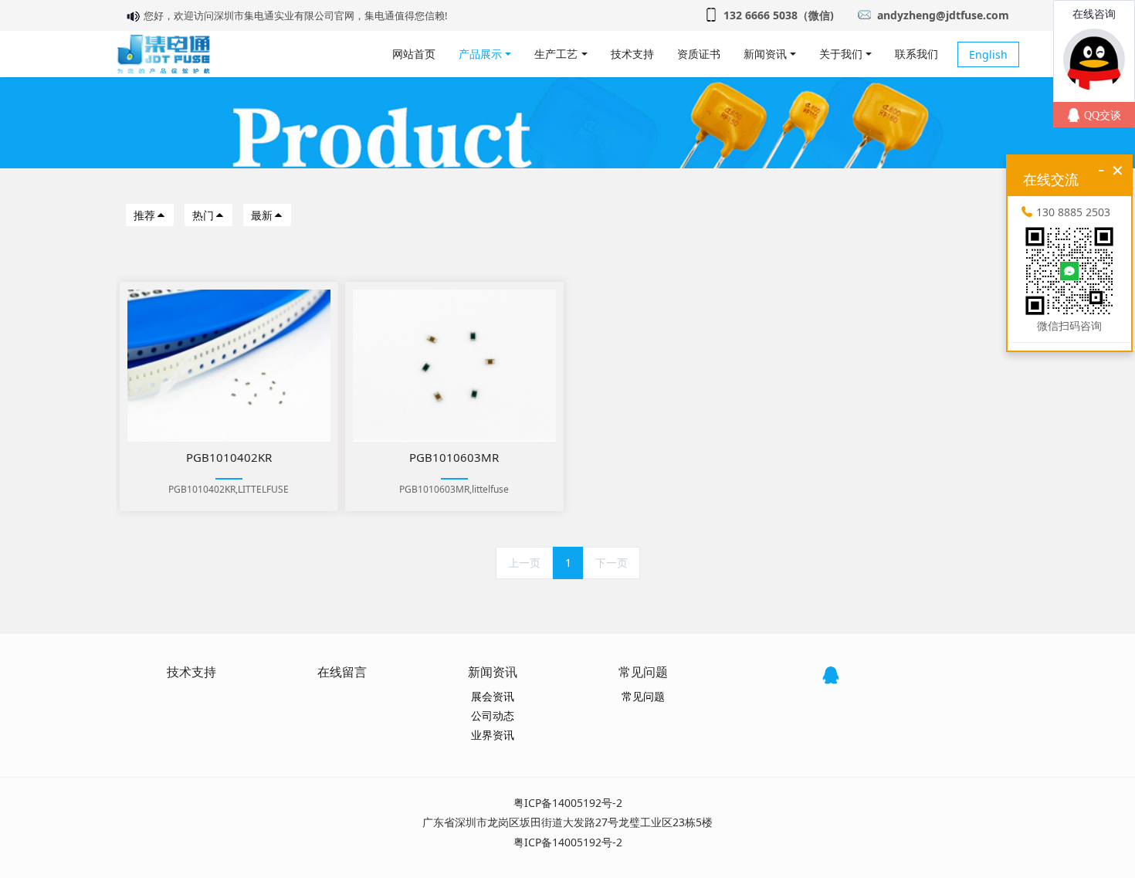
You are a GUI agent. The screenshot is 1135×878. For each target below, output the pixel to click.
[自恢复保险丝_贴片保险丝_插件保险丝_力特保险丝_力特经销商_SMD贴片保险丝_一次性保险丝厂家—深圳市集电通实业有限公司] (163, 54)
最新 (262, 215)
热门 (203, 215)
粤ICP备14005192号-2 (567, 802)
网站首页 (413, 53)
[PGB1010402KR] (228, 366)
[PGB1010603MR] (454, 366)
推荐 (144, 215)
